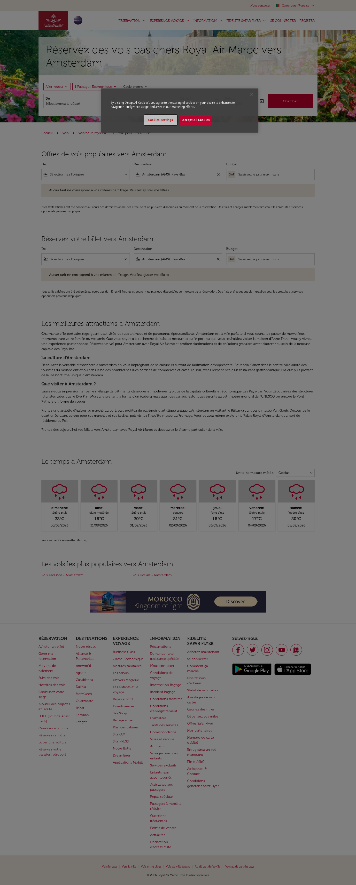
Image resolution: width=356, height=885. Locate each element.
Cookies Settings (160, 120)
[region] (179, 110)
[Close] (251, 94)
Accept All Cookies (196, 120)
